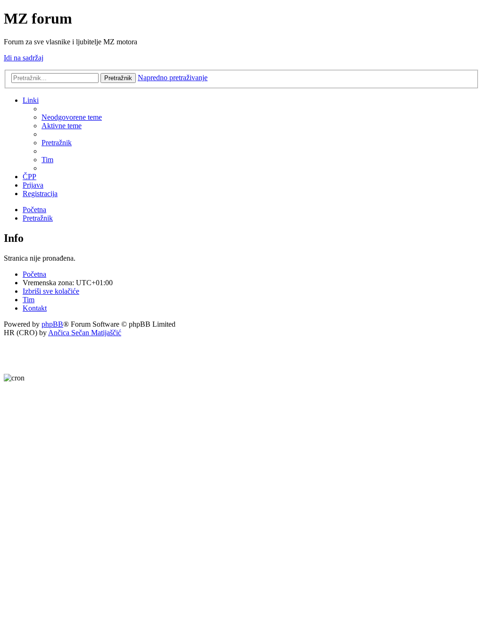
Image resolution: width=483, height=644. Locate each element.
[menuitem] (72, 117)
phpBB (52, 324)
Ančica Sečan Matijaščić (84, 333)
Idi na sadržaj (23, 58)
